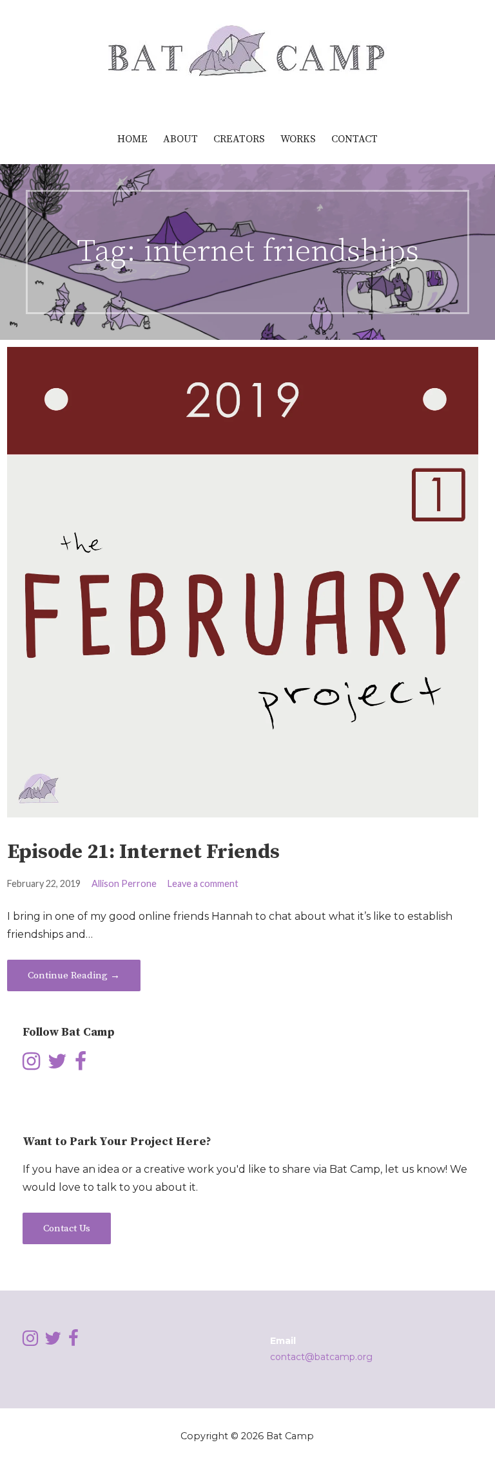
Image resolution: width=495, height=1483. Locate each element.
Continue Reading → (74, 975)
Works (298, 139)
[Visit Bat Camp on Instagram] (31, 1065)
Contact (354, 139)
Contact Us (66, 1228)
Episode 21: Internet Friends (143, 852)
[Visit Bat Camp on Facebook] (80, 1065)
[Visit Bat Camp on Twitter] (57, 1065)
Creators (239, 139)
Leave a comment (203, 883)
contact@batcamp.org (321, 1357)
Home (132, 139)
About (180, 139)
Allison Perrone (124, 883)
